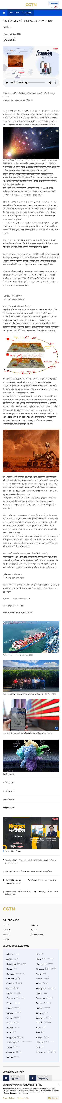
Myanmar (46, 968)
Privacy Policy (8, 1098)
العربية (34, 929)
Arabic (12, 958)
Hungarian (14, 1037)
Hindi (11, 1032)
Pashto (41, 993)
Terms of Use (23, 1098)
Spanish (43, 1017)
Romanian (44, 997)
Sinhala (42, 1012)
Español (34, 925)
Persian (42, 978)
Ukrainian (45, 1041)
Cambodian (13, 978)
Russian (43, 1002)
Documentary (37, 934)
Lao (39, 953)
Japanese (13, 1051)
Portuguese (45, 988)
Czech (12, 988)
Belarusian (16, 963)
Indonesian (18, 1041)
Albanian (13, 953)
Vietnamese (45, 1051)
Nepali (41, 973)
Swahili (43, 1022)
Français (6, 929)
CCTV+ (6, 939)
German (13, 1012)
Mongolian (44, 963)
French (13, 1007)
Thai (40, 1032)
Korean (13, 1056)
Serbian (43, 1007)
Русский (6, 934)
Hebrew (12, 1027)
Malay (45, 958)
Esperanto (15, 997)
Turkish (42, 1037)
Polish (41, 983)
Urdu (40, 1046)
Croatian (14, 983)
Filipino (13, 1002)
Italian (12, 1046)
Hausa (12, 1022)
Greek (13, 1017)
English (6, 925)
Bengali (11, 968)
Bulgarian (15, 973)
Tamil (41, 1027)
